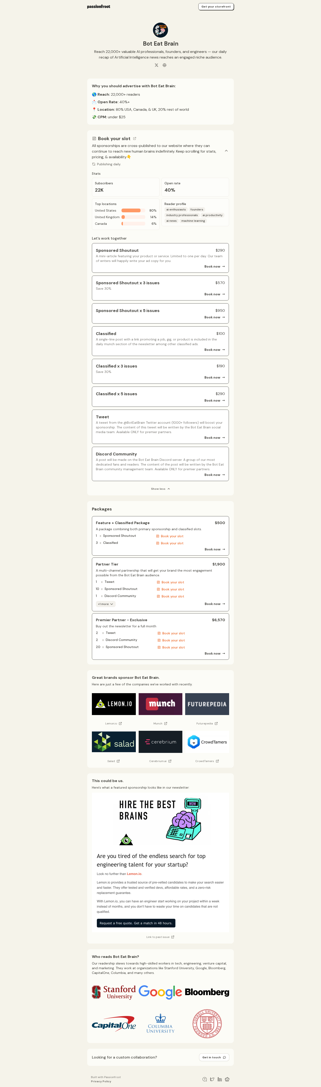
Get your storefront (216, 6)
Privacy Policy (101, 1081)
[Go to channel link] (134, 138)
